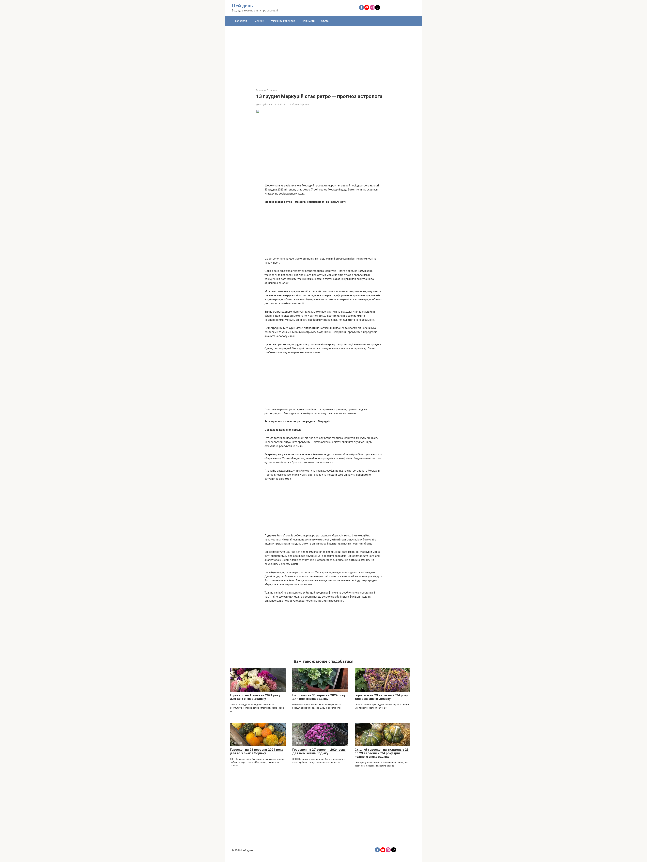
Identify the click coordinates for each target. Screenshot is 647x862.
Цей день (242, 6)
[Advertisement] (323, 54)
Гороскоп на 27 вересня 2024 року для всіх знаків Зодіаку (319, 751)
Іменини (259, 21)
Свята (325, 21)
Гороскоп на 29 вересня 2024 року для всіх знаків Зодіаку (381, 697)
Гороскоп (241, 21)
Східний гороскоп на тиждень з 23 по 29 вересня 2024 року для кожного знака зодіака (382, 753)
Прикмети (308, 21)
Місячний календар (283, 21)
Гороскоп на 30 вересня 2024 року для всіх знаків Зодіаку (319, 697)
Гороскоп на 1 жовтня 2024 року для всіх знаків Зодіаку (255, 697)
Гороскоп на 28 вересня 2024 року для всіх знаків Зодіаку (256, 751)
